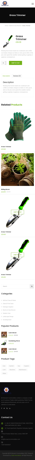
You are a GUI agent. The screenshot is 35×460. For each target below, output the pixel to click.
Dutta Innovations (16, 455)
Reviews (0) (17, 76)
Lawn (4, 369)
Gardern (11, 366)
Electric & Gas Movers (15, 25)
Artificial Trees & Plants (9, 300)
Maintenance (22, 369)
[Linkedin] (9, 408)
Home (6, 25)
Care (4, 366)
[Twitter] (4, 408)
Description (6, 76)
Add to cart (15, 63)
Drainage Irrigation (8, 307)
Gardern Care (6, 313)
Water (4, 373)
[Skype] (7, 408)
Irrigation (26, 366)
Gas (19, 366)
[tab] (6, 76)
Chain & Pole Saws (8, 303)
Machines (12, 369)
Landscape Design (8, 316)
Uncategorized (7, 319)
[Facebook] (2, 408)
